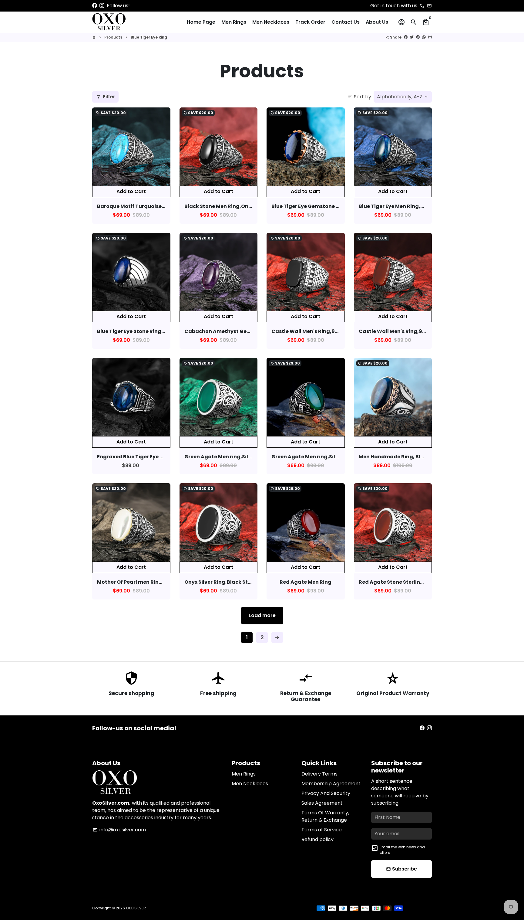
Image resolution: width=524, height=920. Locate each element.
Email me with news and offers (402, 849)
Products (113, 37)
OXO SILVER (136, 908)
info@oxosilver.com (119, 829)
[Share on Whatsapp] (424, 37)
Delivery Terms (319, 773)
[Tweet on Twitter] (412, 37)
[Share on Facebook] (406, 37)
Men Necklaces (270, 22)
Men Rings (233, 22)
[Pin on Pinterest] (418, 37)
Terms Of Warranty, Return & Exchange (325, 816)
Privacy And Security (325, 793)
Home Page (201, 22)
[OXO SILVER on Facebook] (94, 5)
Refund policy (317, 839)
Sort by (359, 96)
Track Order (310, 22)
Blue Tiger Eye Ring (149, 37)
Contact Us (345, 22)
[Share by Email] (430, 37)
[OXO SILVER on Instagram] (101, 5)
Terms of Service (321, 829)
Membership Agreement (331, 783)
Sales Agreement (322, 802)
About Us (377, 22)
